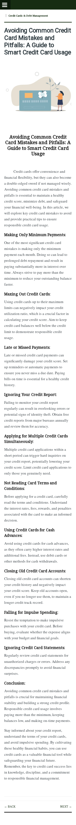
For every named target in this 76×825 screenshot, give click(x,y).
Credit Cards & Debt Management (28, 15)
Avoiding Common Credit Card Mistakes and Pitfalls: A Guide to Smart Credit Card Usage (37, 41)
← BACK (9, 806)
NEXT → (66, 806)
